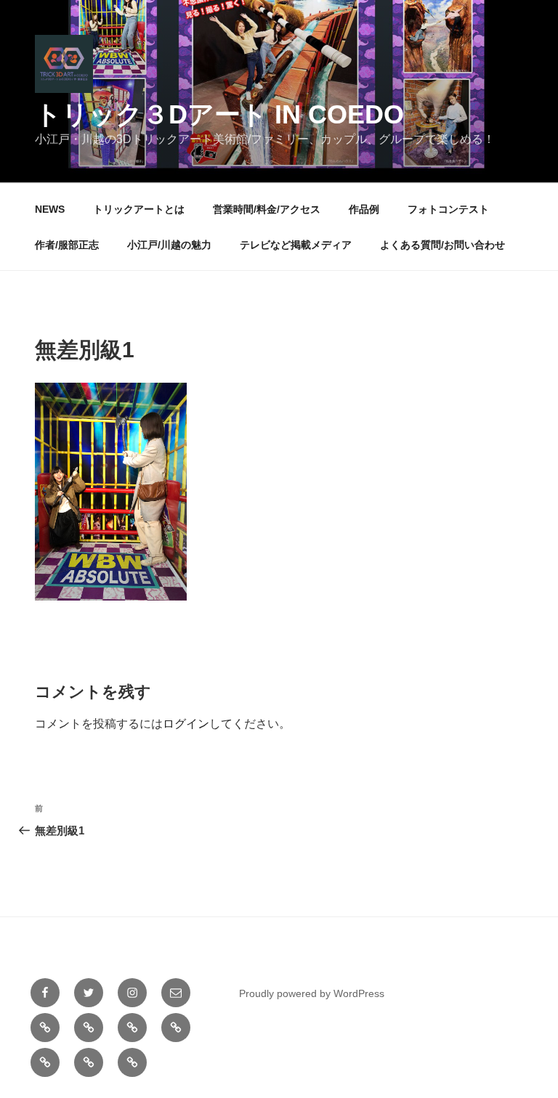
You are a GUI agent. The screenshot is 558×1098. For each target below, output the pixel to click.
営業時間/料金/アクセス (266, 209)
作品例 (364, 209)
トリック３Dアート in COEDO (219, 114)
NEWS (50, 209)
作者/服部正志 (67, 245)
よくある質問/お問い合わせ (442, 245)
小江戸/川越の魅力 (169, 245)
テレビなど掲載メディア (296, 245)
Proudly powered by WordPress (311, 993)
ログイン (186, 723)
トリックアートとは (139, 209)
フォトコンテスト (448, 209)
